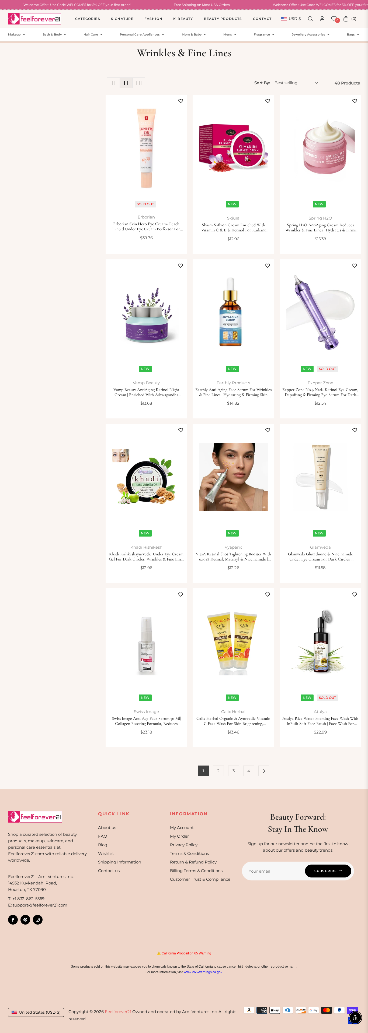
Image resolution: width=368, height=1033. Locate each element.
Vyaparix (233, 547)
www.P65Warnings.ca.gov (203, 972)
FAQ (102, 836)
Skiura (233, 218)
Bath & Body (52, 34)
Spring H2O (320, 218)
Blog (102, 844)
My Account (182, 827)
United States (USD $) (40, 1012)
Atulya (320, 711)
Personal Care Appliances (140, 34)
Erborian (146, 217)
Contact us (109, 870)
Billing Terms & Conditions (196, 870)
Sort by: (262, 82)
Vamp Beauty (146, 382)
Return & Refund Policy (193, 862)
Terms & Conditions (189, 853)
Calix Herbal (233, 711)
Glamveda (320, 547)
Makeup (14, 34)
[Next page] (263, 771)
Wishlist (106, 853)
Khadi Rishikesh (146, 547)
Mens (227, 34)
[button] (311, 19)
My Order (179, 836)
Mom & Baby (192, 34)
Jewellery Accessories (308, 34)
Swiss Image (146, 711)
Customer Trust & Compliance (200, 879)
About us (107, 827)
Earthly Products (233, 382)
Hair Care (91, 34)
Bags (351, 34)
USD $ (294, 18)
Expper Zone (320, 382)
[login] (322, 19)
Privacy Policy (183, 844)
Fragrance (262, 34)
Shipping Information (119, 862)
